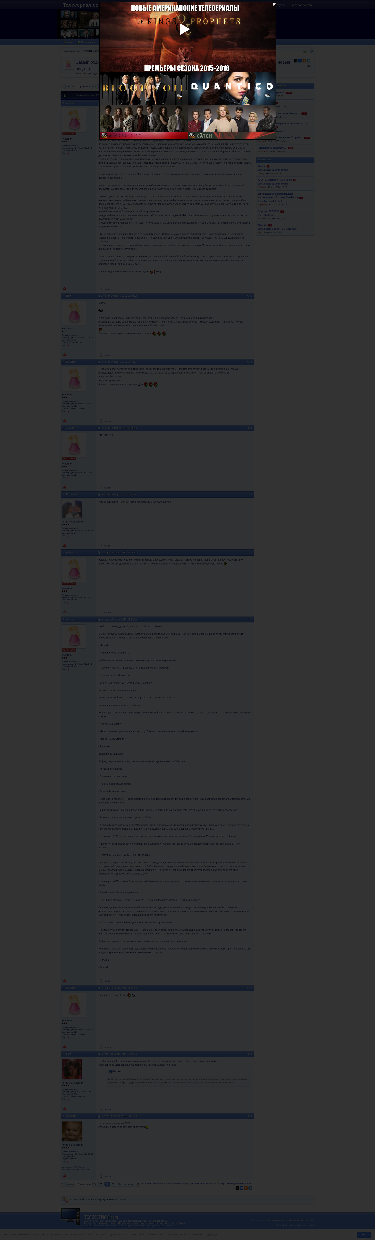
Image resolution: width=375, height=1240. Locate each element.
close (274, 4)
